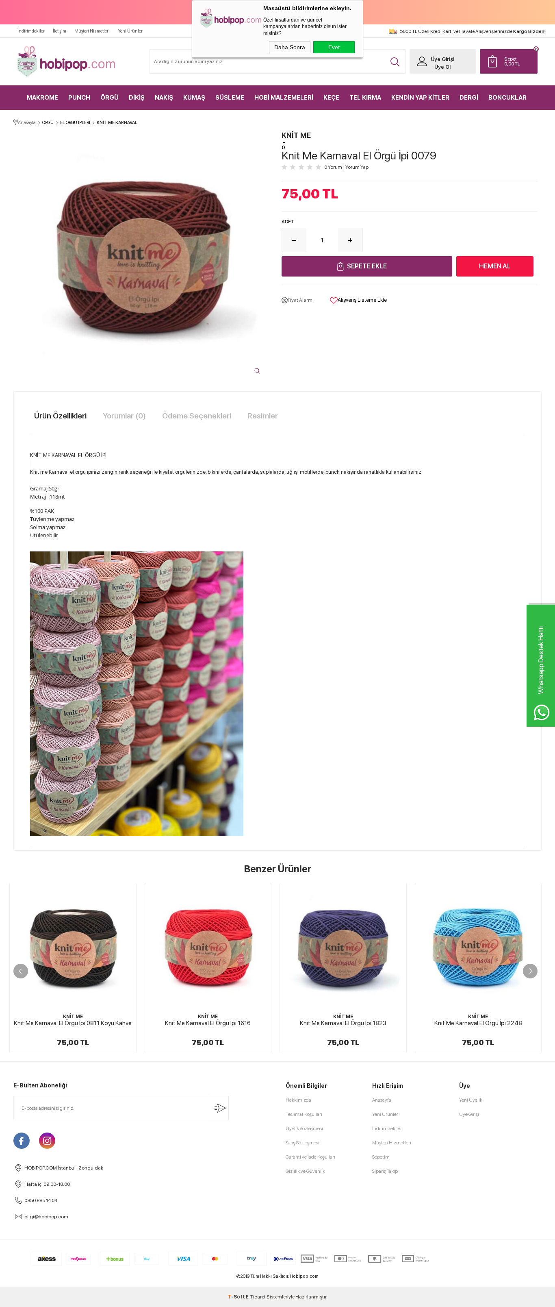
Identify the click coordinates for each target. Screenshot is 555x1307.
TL (512, 61)
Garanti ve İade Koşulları (310, 1157)
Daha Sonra (289, 47)
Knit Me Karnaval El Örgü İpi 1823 (208, 1023)
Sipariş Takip (385, 1171)
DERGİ (469, 97)
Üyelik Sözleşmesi (304, 1128)
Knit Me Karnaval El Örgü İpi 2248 (343, 1023)
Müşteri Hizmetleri (92, 31)
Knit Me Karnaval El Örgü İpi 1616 (73, 1023)
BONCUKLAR (507, 97)
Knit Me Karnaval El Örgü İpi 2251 (478, 1023)
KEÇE (331, 97)
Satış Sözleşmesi (302, 1143)
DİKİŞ (137, 97)
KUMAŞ (194, 97)
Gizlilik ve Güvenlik (305, 1171)
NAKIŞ (164, 97)
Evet (334, 47)
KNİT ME (73, 1016)
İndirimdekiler (31, 31)
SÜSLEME (229, 97)
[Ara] (395, 62)
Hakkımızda (298, 1100)
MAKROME (42, 97)
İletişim (59, 31)
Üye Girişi (442, 59)
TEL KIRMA (365, 97)
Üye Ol (442, 67)
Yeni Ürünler (130, 31)
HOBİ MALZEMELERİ (283, 97)
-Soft (237, 1297)
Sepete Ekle (367, 266)
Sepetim (381, 1157)
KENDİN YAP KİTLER (420, 97)
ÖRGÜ (109, 97)
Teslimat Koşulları (304, 1114)
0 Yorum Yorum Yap (346, 167)
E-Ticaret (256, 1297)
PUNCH (79, 97)
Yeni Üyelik (470, 1100)
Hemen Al (495, 266)
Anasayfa (381, 1100)
